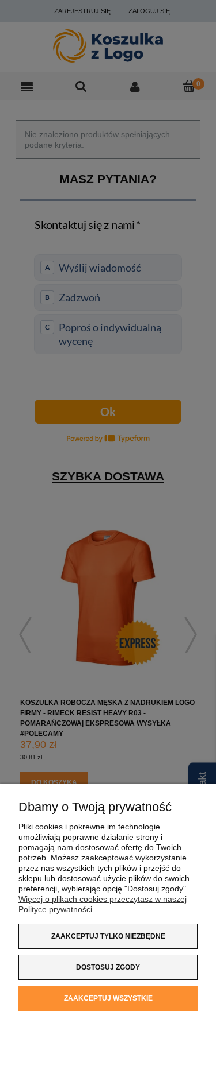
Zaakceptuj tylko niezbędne (108, 936)
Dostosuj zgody (108, 967)
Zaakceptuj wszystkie (108, 998)
